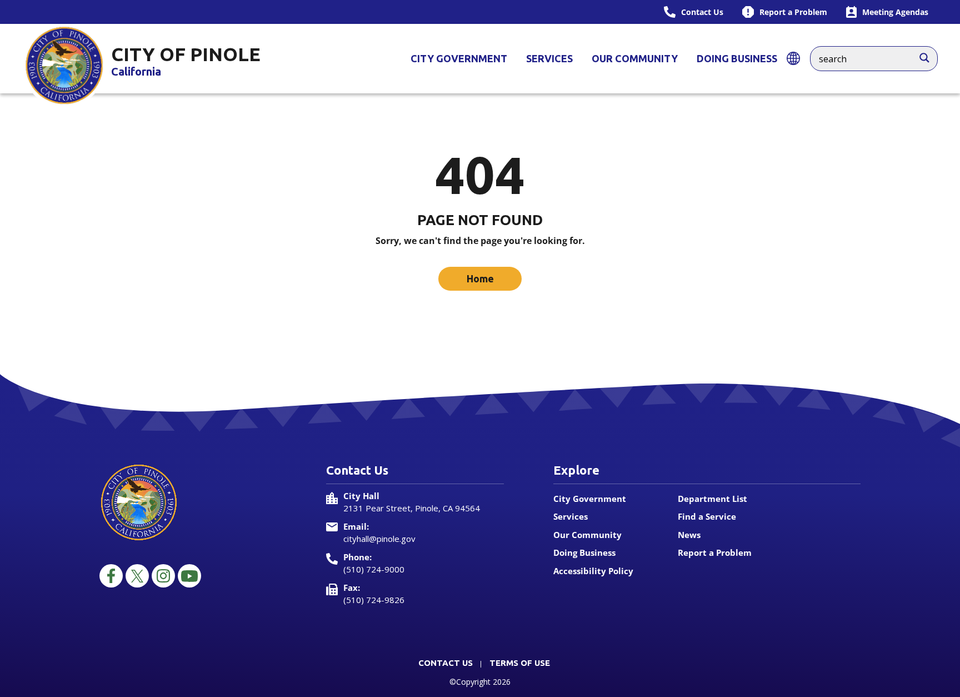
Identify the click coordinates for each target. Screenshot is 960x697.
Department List (712, 498)
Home (480, 278)
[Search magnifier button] (930, 55)
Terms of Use (519, 663)
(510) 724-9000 (373, 569)
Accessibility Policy (593, 570)
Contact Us (445, 663)
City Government (459, 58)
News (689, 534)
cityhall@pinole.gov (379, 538)
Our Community (635, 58)
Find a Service (707, 516)
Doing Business (737, 58)
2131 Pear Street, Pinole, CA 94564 (411, 508)
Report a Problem (715, 552)
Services (549, 58)
